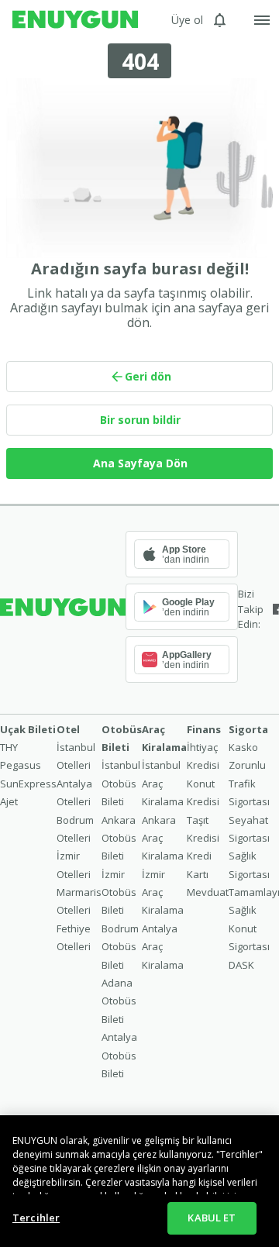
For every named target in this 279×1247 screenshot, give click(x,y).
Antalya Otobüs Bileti (119, 1055)
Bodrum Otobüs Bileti (120, 946)
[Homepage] (75, 20)
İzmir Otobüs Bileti (119, 892)
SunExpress (28, 784)
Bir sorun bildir (140, 419)
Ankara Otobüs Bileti (119, 838)
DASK (241, 965)
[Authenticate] (262, 20)
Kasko (243, 747)
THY (9, 747)
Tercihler (36, 1218)
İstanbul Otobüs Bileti (121, 783)
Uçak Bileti (28, 729)
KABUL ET (212, 1218)
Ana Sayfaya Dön (140, 463)
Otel (68, 729)
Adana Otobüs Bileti (119, 1001)
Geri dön (148, 376)
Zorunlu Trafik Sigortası (249, 783)
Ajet (9, 801)
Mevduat (208, 892)
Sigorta (248, 729)
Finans (204, 729)
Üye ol (187, 19)
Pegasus (20, 765)
